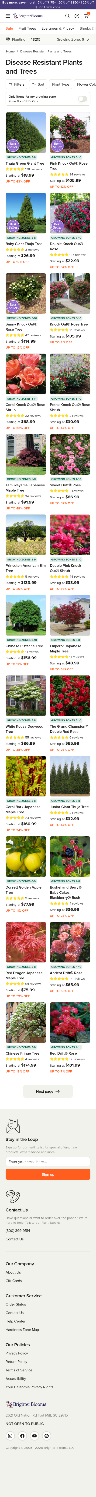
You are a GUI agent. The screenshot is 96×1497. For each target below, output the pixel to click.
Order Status (16, 1304)
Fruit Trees (27, 28)
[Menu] (9, 16)
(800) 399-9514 (18, 1230)
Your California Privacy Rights (29, 1387)
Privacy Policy (17, 1353)
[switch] (82, 99)
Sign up (48, 1174)
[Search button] (67, 16)
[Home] (28, 16)
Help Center (15, 1321)
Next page (44, 1091)
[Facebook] (22, 1436)
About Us (13, 1272)
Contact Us (15, 1239)
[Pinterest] (46, 1436)
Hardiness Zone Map (22, 1329)
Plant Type (60, 84)
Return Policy (16, 1361)
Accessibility (16, 1378)
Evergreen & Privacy (57, 28)
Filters (19, 84)
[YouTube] (34, 1436)
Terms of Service (19, 1370)
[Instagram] (10, 1436)
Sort (41, 84)
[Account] (77, 16)
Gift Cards (14, 1281)
